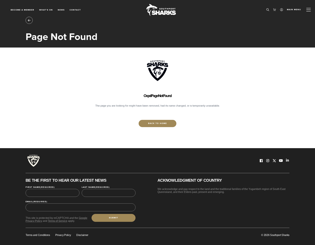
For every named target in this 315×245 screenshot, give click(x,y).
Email (36, 201)
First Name (40, 187)
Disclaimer (82, 235)
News (61, 10)
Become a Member (22, 10)
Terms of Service (57, 221)
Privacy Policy (63, 235)
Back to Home (157, 123)
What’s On (46, 10)
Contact (75, 10)
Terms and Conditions (38, 235)
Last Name (96, 187)
